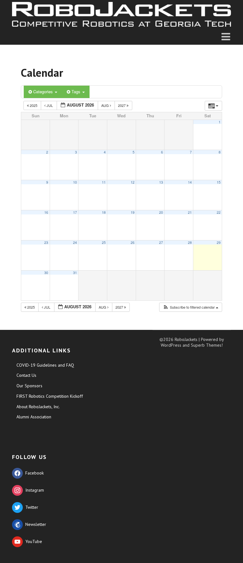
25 (104, 242)
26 (132, 242)
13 (161, 182)
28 (190, 242)
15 (219, 182)
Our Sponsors (29, 386)
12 (132, 182)
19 (132, 212)
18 (104, 212)
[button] (190, 307)
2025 (33, 105)
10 (75, 182)
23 (46, 242)
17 (75, 212)
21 (190, 212)
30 (46, 272)
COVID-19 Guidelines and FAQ (45, 365)
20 (161, 212)
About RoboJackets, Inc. (38, 406)
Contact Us (26, 375)
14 (190, 182)
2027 (122, 105)
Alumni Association (33, 417)
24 (75, 242)
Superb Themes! (207, 345)
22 (219, 212)
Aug (105, 105)
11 (104, 182)
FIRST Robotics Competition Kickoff (49, 396)
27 (161, 242)
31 (75, 272)
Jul (50, 105)
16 (46, 212)
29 (219, 242)
